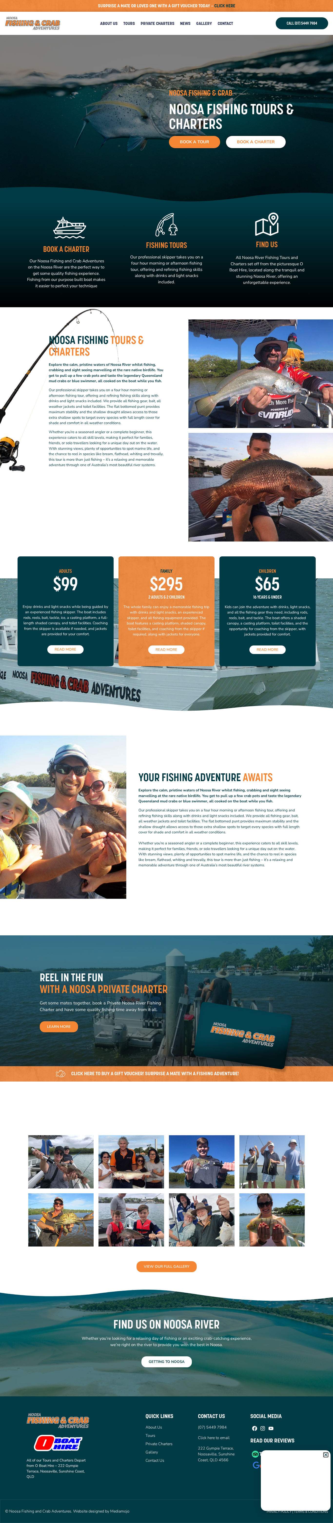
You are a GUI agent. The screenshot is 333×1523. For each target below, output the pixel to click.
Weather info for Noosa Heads (296, 1505)
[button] (326, 1455)
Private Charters (157, 23)
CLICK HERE (224, 6)
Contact (225, 23)
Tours (129, 23)
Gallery (204, 23)
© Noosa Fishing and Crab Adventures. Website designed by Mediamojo (67, 1511)
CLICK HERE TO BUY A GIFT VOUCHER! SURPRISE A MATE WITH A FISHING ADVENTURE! (155, 1073)
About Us (109, 23)
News (185, 23)
